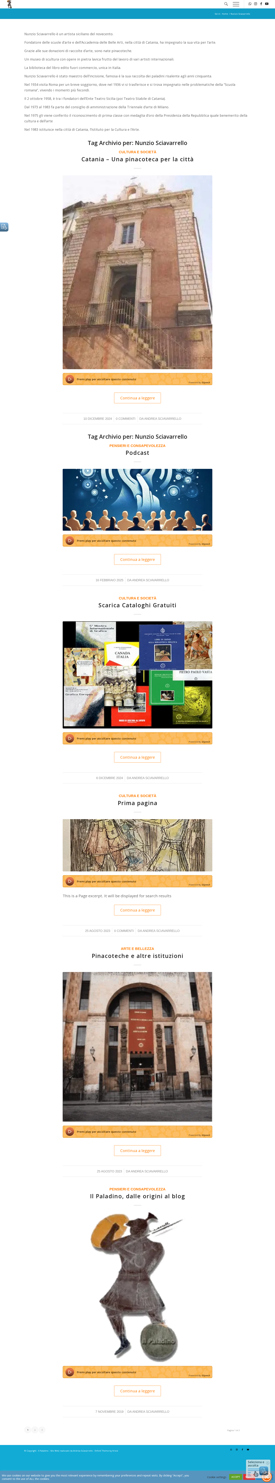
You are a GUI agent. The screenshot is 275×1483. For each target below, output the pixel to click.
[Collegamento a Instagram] (255, 4)
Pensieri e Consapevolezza (137, 446)
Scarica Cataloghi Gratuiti (137, 605)
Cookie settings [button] (216, 1477)
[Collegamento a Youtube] (267, 4)
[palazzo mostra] (137, 1047)
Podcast (137, 452)
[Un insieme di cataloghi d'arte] (137, 674)
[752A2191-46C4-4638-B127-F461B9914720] (137, 845)
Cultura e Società (137, 152)
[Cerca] (226, 4)
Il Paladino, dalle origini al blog (137, 1196)
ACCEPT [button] (235, 1477)
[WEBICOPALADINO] (137, 1287)
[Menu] (234, 4)
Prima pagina (138, 803)
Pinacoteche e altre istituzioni (138, 956)
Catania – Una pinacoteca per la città (137, 159)
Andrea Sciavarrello (162, 419)
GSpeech (205, 382)
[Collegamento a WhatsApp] (250, 4)
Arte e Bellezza (137, 949)
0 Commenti (125, 419)
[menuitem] (226, 4)
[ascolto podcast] (137, 500)
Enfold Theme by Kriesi (106, 1450)
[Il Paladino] (9, 4)
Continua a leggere (137, 397)
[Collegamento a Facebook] (261, 4)
